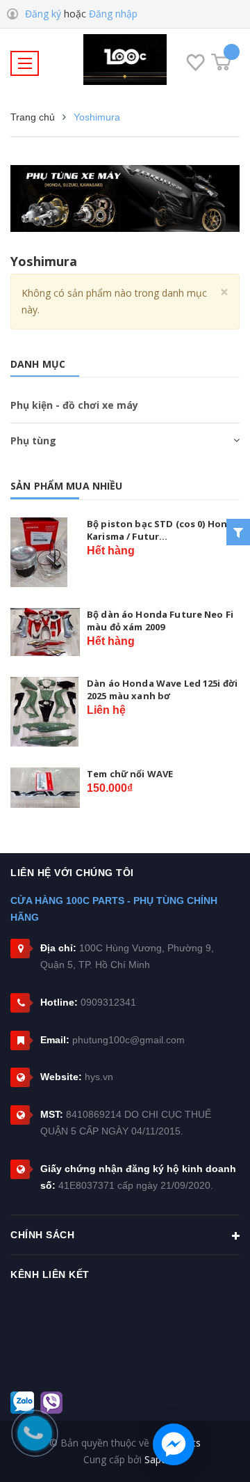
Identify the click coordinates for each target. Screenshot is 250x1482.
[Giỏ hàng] (221, 62)
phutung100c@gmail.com (128, 1039)
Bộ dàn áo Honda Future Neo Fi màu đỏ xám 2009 (160, 620)
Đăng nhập (113, 13)
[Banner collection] (125, 198)
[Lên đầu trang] (222, 1450)
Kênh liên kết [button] (50, 1274)
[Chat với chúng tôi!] (173, 1444)
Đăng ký (43, 13)
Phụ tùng (33, 440)
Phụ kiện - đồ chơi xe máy (74, 405)
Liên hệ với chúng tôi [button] (72, 872)
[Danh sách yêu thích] (195, 65)
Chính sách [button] (42, 1234)
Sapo (155, 1459)
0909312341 (108, 1002)
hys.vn (99, 1076)
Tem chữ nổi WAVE (130, 773)
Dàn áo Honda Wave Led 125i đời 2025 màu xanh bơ (162, 689)
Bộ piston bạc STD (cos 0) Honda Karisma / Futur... (163, 530)
